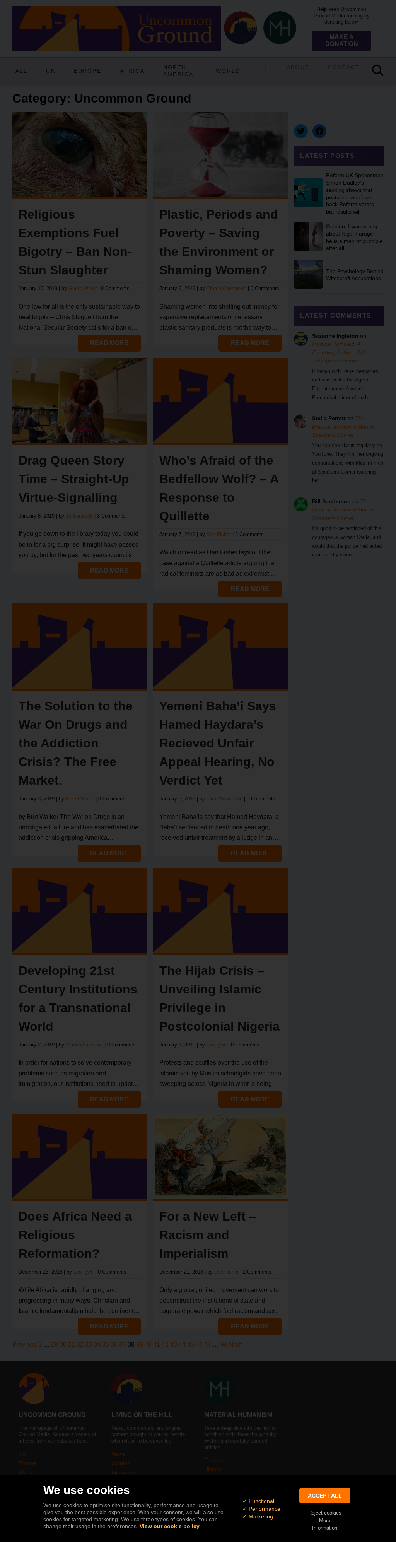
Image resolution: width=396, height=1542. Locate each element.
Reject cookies (324, 1513)
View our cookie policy (170, 1526)
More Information (324, 1524)
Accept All (325, 1495)
